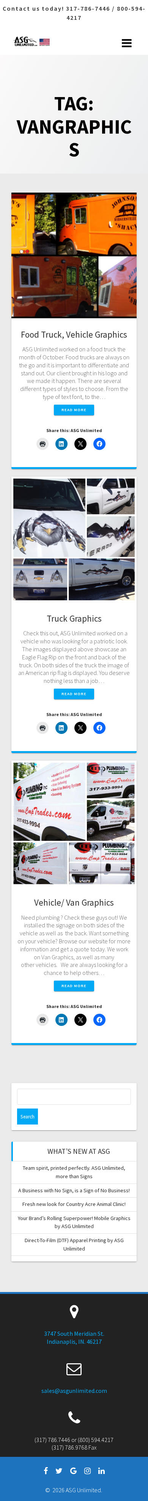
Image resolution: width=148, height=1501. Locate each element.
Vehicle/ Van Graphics (74, 902)
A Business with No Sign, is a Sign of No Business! (74, 1190)
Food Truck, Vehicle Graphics (74, 334)
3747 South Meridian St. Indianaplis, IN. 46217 (74, 1337)
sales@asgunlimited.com (74, 1390)
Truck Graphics (74, 618)
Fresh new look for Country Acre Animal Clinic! (74, 1204)
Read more (74, 409)
